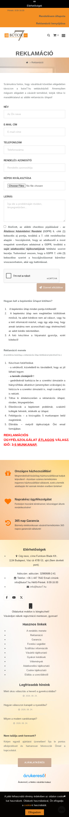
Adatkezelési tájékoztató (36, 666)
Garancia (36, 639)
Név (6, 106)
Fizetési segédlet (36, 644)
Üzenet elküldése (52, 287)
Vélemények (36, 661)
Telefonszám (13, 142)
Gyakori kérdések (36, 657)
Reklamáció (36, 635)
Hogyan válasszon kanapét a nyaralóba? (25, 705)
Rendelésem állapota (52, 16)
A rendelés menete (36, 630)
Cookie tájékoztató (36, 670)
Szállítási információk (36, 648)
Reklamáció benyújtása (50, 23)
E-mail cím (10, 124)
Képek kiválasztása (17, 178)
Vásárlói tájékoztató (36, 652)
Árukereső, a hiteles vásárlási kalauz (34, 782)
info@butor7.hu (37, 586)
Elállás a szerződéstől (36, 674)
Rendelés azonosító (18, 160)
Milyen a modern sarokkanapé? (20, 718)
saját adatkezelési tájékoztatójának (24, 249)
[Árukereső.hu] (34, 777)
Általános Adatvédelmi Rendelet (23, 231)
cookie (27, 805)
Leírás (8, 196)
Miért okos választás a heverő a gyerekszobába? (30, 691)
